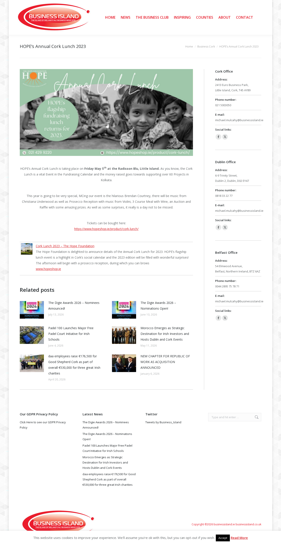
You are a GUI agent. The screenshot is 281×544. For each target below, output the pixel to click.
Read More (239, 537)
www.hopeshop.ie (48, 269)
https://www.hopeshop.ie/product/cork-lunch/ (106, 229)
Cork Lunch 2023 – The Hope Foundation (65, 246)
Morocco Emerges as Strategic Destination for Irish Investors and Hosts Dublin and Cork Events (164, 333)
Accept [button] (222, 538)
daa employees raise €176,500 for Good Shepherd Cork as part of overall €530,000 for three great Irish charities (74, 364)
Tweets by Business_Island (163, 422)
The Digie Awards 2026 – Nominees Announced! (73, 305)
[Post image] (32, 310)
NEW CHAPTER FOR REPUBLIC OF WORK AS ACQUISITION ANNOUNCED (165, 362)
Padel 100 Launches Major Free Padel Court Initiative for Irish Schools (71, 333)
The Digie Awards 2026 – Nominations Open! (158, 305)
